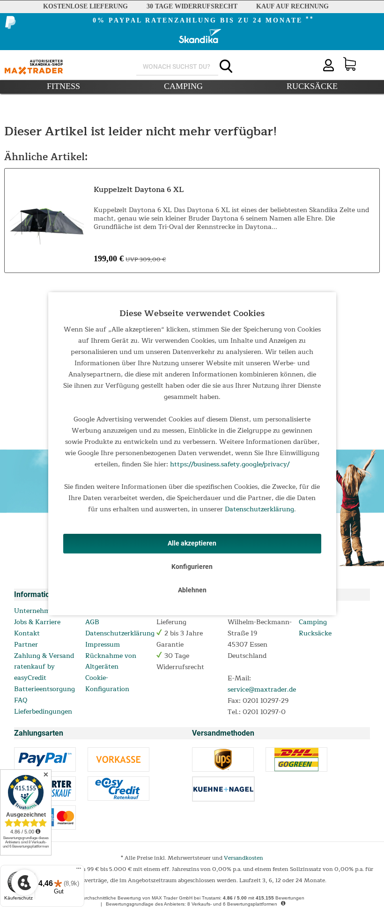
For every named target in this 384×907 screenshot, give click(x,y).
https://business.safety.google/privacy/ (229, 464)
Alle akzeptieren (192, 543)
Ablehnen (192, 590)
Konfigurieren (192, 566)
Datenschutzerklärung (259, 509)
